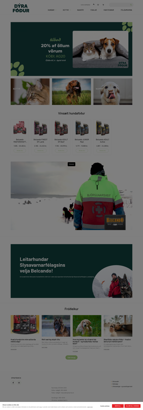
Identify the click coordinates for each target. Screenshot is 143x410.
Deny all (118, 406)
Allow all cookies (132, 406)
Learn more (90, 407)
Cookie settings (105, 406)
